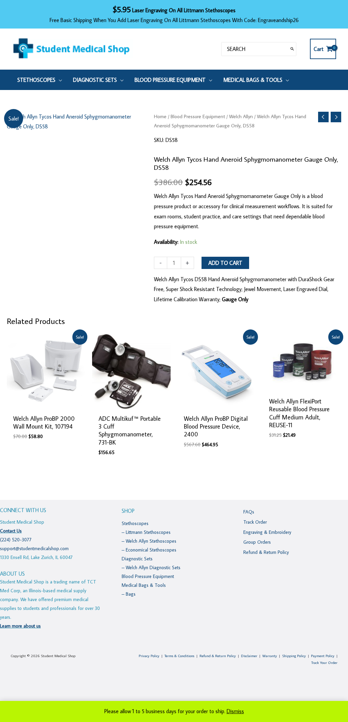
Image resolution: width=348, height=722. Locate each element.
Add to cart (225, 262)
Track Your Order (324, 662)
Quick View (46, 404)
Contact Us (11, 531)
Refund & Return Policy (266, 552)
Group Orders (257, 542)
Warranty (269, 655)
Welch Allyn (241, 116)
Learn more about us (20, 626)
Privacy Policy (149, 655)
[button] (58, 79)
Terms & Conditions (179, 655)
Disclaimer (249, 655)
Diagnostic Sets (137, 559)
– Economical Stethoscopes (149, 550)
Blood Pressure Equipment (198, 116)
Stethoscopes (135, 523)
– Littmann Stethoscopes (146, 532)
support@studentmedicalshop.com (34, 548)
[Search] (292, 49)
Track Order (255, 522)
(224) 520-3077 (16, 540)
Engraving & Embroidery (267, 532)
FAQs (248, 512)
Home (160, 116)
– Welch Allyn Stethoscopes (149, 541)
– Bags (129, 594)
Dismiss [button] (235, 711)
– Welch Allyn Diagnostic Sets (151, 567)
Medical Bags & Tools (144, 585)
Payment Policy (322, 655)
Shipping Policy (294, 655)
